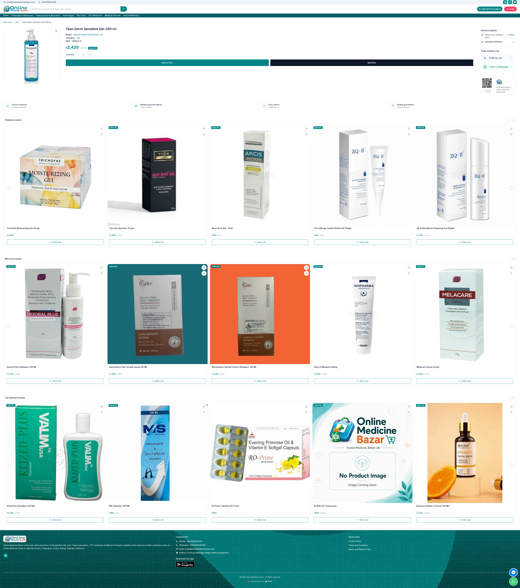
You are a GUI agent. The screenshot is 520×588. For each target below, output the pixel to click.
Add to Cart (167, 62)
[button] (31, 55)
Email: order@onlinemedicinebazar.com (196, 549)
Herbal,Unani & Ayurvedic (48, 15)
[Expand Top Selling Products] (509, 398)
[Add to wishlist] (101, 128)
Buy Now (372, 62)
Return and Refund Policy (359, 549)
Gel (16, 22)
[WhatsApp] (510, 2)
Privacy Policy (354, 541)
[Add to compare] (101, 134)
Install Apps (68, 15)
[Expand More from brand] (509, 259)
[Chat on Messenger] (513, 572)
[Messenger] (515, 2)
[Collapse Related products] (513, 120)
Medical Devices (113, 15)
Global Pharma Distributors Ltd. (88, 34)
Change (510, 35)
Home (6, 15)
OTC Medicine (95, 15)
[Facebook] (505, 2)
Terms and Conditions (358, 545)
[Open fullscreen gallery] (56, 31)
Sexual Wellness (131, 15)
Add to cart (56, 242)
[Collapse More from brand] (513, 259)
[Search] (123, 9)
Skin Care (81, 15)
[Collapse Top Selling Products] (513, 398)
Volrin (270, 581)
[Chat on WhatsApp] (513, 581)
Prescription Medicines (22, 15)
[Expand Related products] (509, 120)
